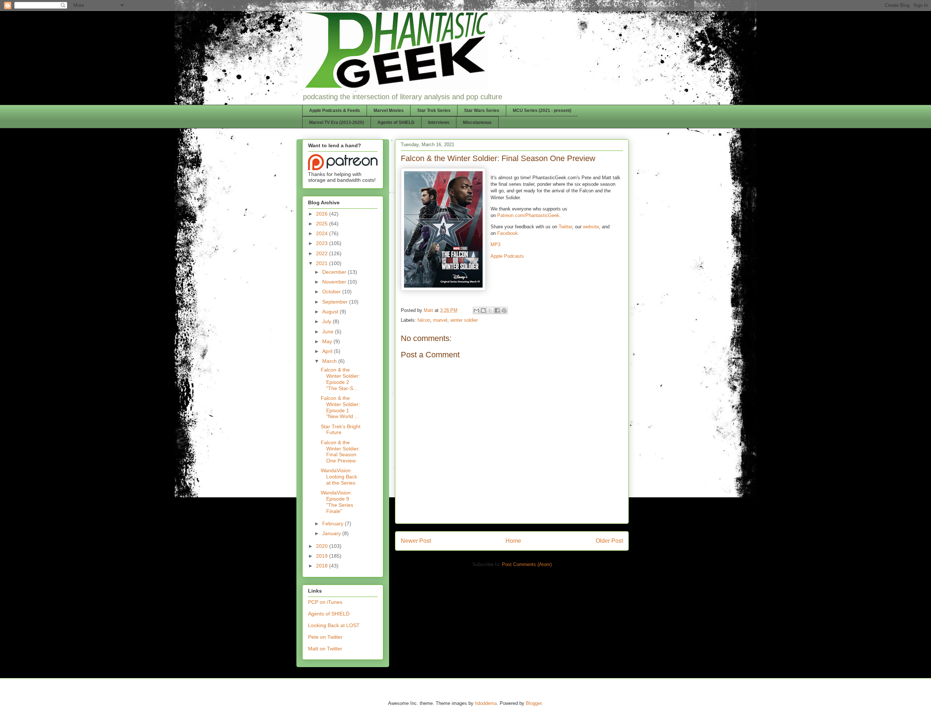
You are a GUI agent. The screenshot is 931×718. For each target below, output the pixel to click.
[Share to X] (490, 310)
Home (513, 541)
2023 (322, 243)
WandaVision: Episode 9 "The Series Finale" (337, 502)
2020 (322, 546)
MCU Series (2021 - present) (542, 110)
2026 (322, 214)
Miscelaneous (477, 122)
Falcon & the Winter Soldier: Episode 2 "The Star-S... (340, 379)
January (332, 533)
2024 (322, 233)
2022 (322, 253)
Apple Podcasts (507, 256)
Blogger (534, 703)
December (335, 272)
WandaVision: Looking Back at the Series (339, 477)
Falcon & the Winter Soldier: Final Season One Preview (340, 452)
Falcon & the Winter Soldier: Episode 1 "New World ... (340, 407)
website (591, 226)
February (333, 523)
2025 (322, 223)
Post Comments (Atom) (527, 564)
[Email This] (476, 310)
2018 (322, 566)
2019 (322, 556)
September (335, 302)
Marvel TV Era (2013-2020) (336, 122)
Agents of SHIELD (396, 122)
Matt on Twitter (325, 648)
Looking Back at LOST (334, 625)
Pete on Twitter (325, 637)
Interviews (438, 122)
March (330, 361)
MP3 (495, 244)
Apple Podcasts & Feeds (334, 110)
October (332, 291)
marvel (440, 320)
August (331, 311)
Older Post (609, 541)
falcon (423, 320)
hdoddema (486, 703)
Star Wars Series (481, 110)
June (328, 331)
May (327, 341)
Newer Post (416, 541)
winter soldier (464, 320)
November (335, 282)
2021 (322, 263)
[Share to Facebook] (497, 310)
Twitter (565, 226)
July (327, 321)
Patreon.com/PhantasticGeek (528, 215)
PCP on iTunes (325, 602)
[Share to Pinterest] (504, 310)
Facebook (507, 233)
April (328, 351)
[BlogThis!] (483, 310)
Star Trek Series (434, 110)
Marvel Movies (388, 110)
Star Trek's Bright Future (340, 430)
